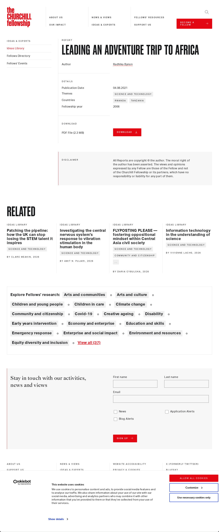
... (116, 262)
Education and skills (145, 323)
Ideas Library (15, 48)
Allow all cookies (194, 478)
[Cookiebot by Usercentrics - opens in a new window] (22, 482)
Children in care (89, 304)
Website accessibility (129, 464)
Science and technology (133, 94)
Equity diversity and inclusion (40, 343)
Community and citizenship (135, 256)
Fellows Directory (18, 56)
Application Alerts (182, 411)
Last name (171, 377)
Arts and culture (132, 295)
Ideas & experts (104, 25)
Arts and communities (84, 295)
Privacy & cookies (126, 470)
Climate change (130, 304)
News (122, 411)
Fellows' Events (17, 63)
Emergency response (32, 333)
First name (120, 377)
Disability (154, 314)
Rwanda (120, 101)
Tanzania (137, 101)
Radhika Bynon (123, 64)
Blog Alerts (126, 418)
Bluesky (172, 470)
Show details (56, 519)
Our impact (57, 25)
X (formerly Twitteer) (182, 464)
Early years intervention (34, 323)
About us (56, 17)
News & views (102, 17)
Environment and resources (155, 333)
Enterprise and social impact (90, 333)
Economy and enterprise (91, 323)
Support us (142, 25)
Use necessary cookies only (193, 497)
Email (116, 392)
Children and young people (37, 304)
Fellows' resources (149, 17)
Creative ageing (118, 314)
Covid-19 (83, 314)
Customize (191, 487)
